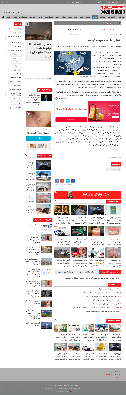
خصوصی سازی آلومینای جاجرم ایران (32, 302)
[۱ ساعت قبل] (38, 31)
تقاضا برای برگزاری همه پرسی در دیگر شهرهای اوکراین (102, 311)
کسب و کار (7, 17)
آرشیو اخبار (111, 17)
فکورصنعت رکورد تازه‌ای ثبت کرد (33, 324)
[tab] (110, 272)
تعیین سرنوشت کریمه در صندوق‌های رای (106, 300)
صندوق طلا (17, 85)
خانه (120, 17)
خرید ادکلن (17, 46)
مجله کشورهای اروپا (114, 169)
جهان (95, 17)
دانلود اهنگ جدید (15, 99)
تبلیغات (117, 377)
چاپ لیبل (18, 73)
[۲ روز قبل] (46, 227)
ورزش (40, 17)
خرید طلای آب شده (15, 54)
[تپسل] (56, 98)
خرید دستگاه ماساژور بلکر (14, 37)
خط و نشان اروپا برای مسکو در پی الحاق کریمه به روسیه (101, 292)
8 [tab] (30, 78)
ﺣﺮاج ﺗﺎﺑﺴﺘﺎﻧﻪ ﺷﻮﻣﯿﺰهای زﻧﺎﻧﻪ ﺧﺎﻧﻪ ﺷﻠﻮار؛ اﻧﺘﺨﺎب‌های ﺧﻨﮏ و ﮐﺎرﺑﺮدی (32, 238)
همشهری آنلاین (111, 9)
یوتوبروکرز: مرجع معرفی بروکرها (16, 94)
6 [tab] (36, 78)
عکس (15, 17)
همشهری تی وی (80, 2)
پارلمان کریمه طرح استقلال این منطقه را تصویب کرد (102, 296)
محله (70, 17)
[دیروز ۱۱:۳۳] (46, 97)
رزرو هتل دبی (16, 103)
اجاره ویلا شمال (16, 42)
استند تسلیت (17, 62)
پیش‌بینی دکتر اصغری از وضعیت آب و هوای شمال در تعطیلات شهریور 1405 (32, 314)
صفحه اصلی (118, 30)
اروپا (103, 30)
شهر (75, 17)
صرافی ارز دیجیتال (15, 81)
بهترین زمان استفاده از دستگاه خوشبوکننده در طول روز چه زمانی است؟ (33, 250)
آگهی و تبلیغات (91, 2)
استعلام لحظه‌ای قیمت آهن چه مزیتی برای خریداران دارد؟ (32, 293)
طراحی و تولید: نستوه (62, 391)
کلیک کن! (38, 138)
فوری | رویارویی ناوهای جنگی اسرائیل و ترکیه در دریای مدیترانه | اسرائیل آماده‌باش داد (92, 278)
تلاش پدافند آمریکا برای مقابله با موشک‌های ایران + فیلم (40, 50)
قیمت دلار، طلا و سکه (113, 374)
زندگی (64, 17)
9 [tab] (28, 78)
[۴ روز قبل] (46, 271)
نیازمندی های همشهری (104, 2)
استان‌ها (32, 17)
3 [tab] (44, 78)
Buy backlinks (16, 77)
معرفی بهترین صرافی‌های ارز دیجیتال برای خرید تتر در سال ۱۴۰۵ (33, 273)
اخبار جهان (109, 30)
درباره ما (117, 371)
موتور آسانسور (16, 32)
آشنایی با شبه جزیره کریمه (104, 40)
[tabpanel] (38, 41)
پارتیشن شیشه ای (15, 89)
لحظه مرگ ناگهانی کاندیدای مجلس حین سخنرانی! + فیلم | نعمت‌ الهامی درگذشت (33, 99)
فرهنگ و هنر (48, 17)
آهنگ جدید (17, 66)
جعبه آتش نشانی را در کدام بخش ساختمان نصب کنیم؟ (33, 283)
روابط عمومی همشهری (68, 2)
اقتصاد (88, 17)
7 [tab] (33, 78)
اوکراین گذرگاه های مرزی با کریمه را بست (106, 304)
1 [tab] (49, 78)
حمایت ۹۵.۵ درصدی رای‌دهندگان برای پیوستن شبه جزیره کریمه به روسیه (96, 307)
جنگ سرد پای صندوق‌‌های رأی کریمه (107, 289)
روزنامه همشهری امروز (118, 2)
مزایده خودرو (17, 58)
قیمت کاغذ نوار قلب (33, 225)
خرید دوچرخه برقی (15, 70)
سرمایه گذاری (71, 119)
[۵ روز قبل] (46, 293)
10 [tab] (25, 78)
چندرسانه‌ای (23, 17)
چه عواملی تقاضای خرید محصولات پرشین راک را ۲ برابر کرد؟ (32, 261)
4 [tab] (41, 78)
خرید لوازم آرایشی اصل (14, 50)
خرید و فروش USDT (14, 28)
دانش (57, 17)
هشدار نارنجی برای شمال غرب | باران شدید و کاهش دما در (99, 23)
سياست (102, 17)
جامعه (81, 17)
